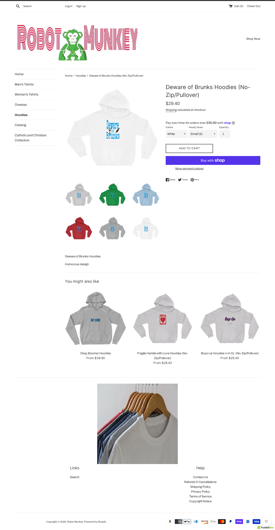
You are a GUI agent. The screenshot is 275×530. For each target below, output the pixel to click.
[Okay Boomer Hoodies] (95, 318)
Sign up (81, 6)
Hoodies (21, 115)
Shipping (171, 109)
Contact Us (200, 477)
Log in (68, 6)
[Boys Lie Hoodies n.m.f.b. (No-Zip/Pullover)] (229, 318)
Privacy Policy (200, 491)
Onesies (21, 104)
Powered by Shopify (95, 521)
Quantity (224, 127)
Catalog (20, 125)
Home (19, 74)
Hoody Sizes (196, 127)
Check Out (253, 6)
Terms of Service (200, 496)
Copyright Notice (200, 501)
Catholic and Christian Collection (31, 138)
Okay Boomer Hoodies (95, 353)
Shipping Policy (200, 486)
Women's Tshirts (26, 94)
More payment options (189, 168)
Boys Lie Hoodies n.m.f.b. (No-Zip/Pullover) (230, 353)
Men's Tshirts (24, 84)
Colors (169, 127)
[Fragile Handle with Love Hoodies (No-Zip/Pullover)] (162, 318)
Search (74, 477)
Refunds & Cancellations (200, 482)
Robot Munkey (75, 521)
